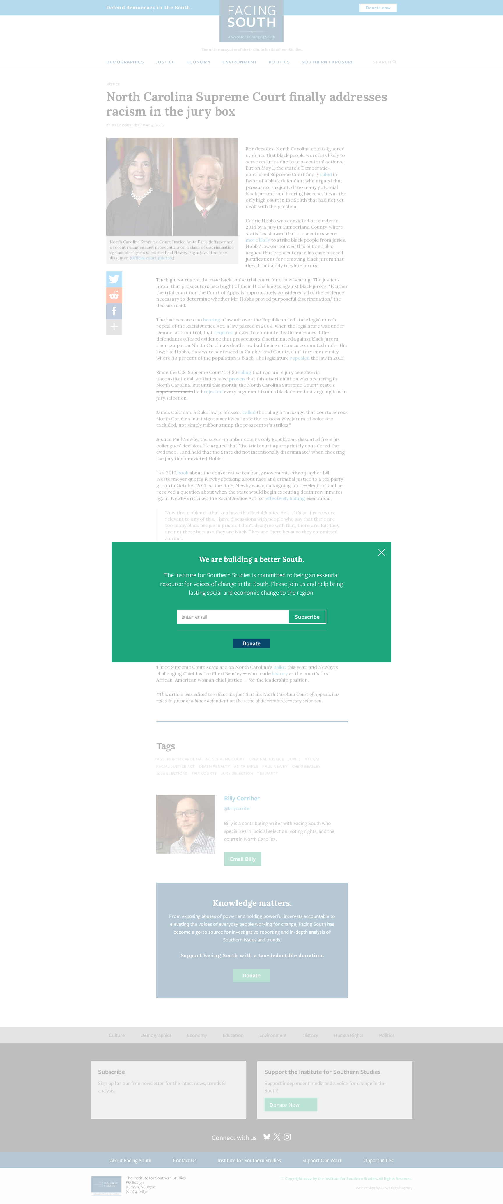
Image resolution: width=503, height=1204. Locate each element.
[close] (381, 552)
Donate (251, 643)
